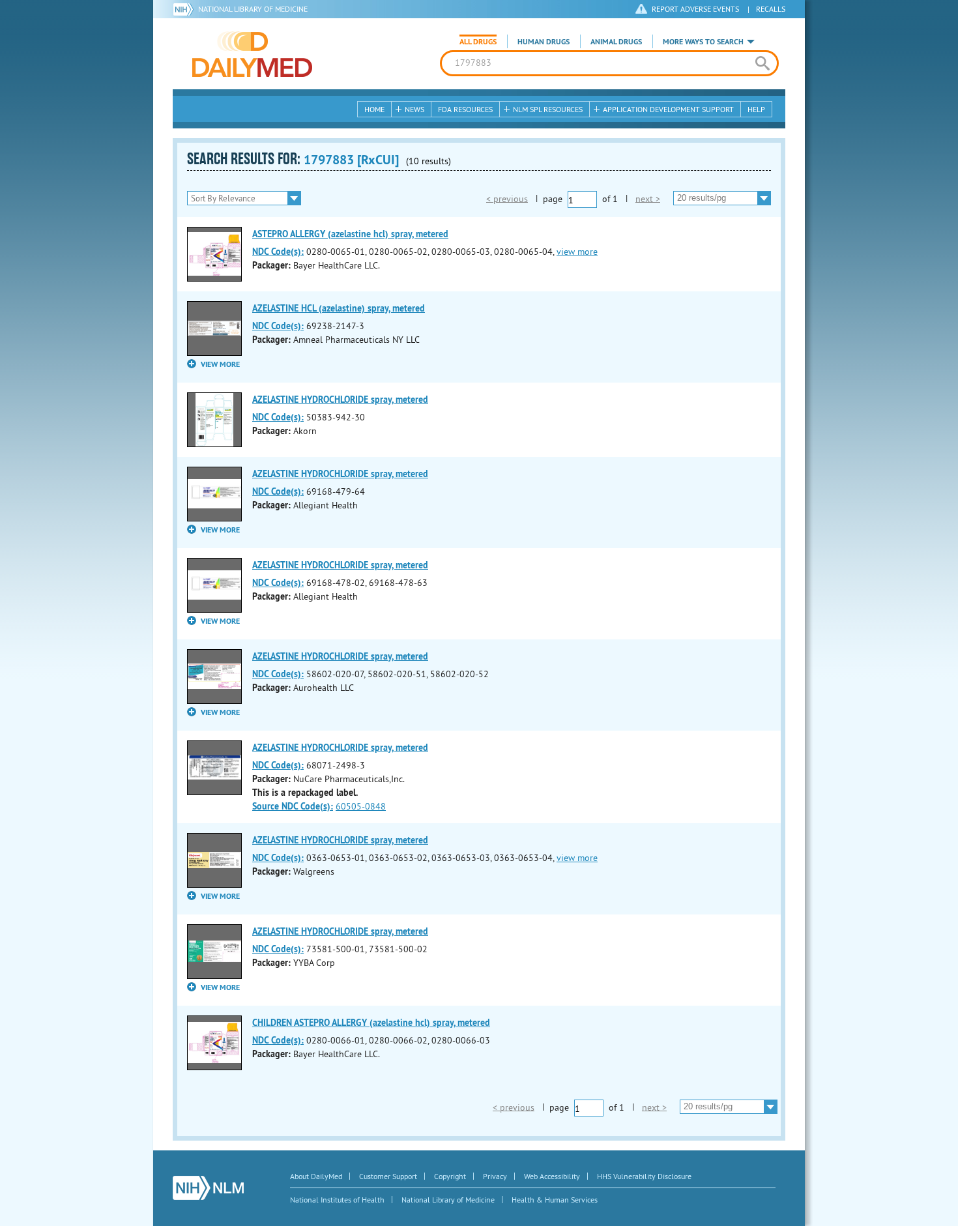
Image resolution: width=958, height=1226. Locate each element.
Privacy (495, 1176)
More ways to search (703, 41)
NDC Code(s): (278, 251)
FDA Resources (465, 109)
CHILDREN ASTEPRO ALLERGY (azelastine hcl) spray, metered (371, 1023)
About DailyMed (316, 1176)
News (414, 109)
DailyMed (252, 54)
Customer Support (388, 1176)
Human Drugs (543, 41)
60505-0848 (361, 806)
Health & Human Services (555, 1199)
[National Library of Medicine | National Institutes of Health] (208, 1188)
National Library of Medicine (253, 9)
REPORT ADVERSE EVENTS (695, 9)
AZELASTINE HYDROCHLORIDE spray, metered (340, 399)
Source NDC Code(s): (292, 806)
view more (577, 251)
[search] (762, 63)
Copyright (450, 1176)
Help (756, 109)
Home (374, 109)
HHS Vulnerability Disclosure (644, 1176)
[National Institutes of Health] (185, 9)
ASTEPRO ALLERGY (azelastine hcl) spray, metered (350, 234)
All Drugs (478, 41)
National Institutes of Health (337, 1199)
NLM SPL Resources (548, 109)
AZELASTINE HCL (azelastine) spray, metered (338, 308)
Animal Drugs (616, 41)
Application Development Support (668, 109)
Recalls (770, 9)
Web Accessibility (552, 1176)
